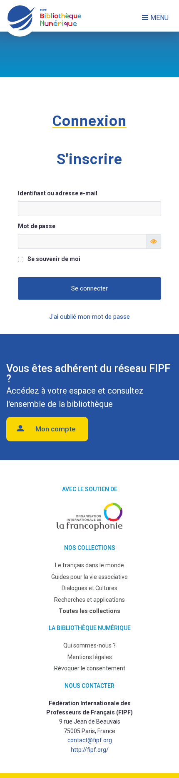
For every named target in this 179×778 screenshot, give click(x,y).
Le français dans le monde (89, 565)
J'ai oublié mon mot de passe (89, 316)
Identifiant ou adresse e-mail (57, 193)
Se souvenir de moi (53, 259)
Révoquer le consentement (89, 668)
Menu (159, 18)
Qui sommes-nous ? (89, 645)
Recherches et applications (89, 599)
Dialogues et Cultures (89, 588)
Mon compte (55, 429)
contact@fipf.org (89, 740)
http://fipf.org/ (90, 749)
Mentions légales (89, 657)
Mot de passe (36, 226)
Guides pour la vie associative (89, 577)
